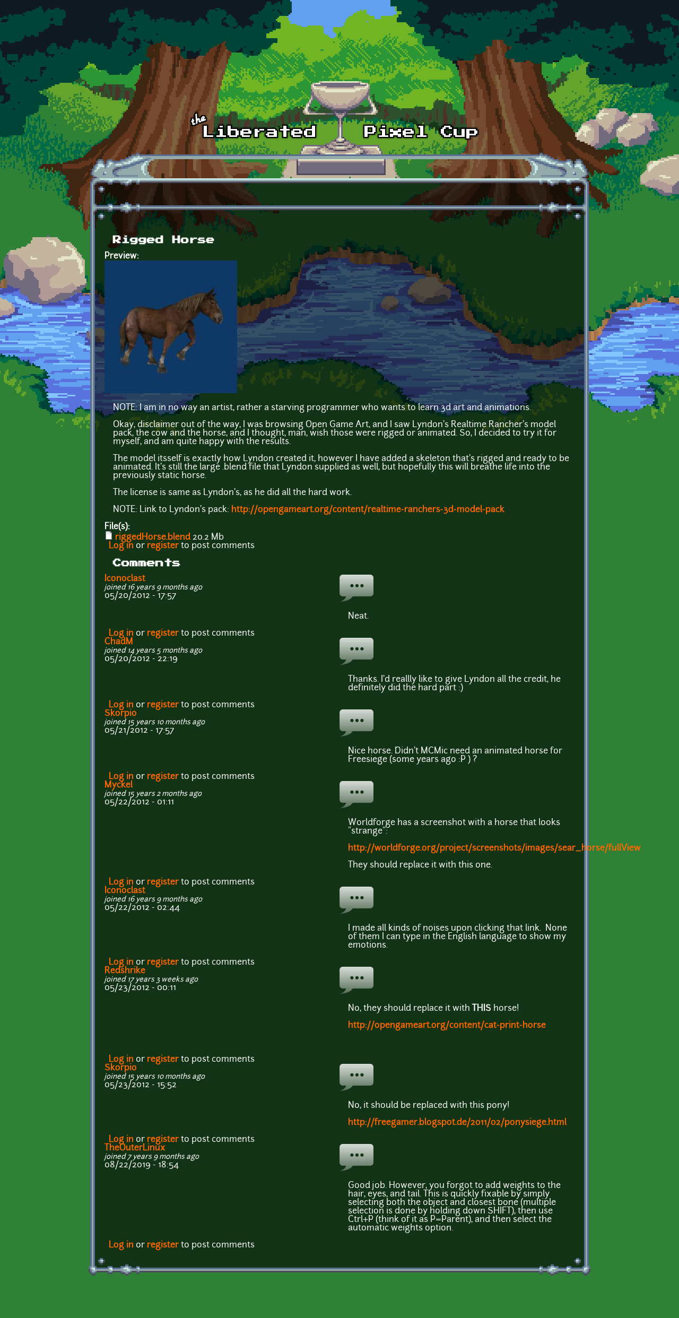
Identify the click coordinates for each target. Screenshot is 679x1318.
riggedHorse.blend (152, 537)
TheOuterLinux (135, 1148)
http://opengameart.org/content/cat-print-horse (447, 1025)
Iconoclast (125, 579)
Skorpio (121, 713)
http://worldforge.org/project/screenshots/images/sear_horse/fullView (494, 848)
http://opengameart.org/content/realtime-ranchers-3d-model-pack (367, 510)
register (163, 546)
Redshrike (125, 971)
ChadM (119, 642)
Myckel (119, 785)
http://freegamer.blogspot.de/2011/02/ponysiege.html (457, 1122)
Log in (121, 546)
